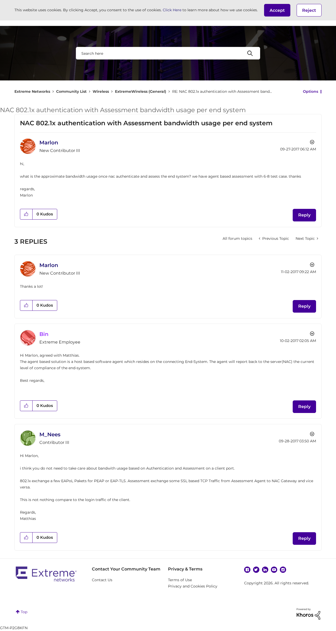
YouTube (274, 570)
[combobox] (168, 53)
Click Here (172, 10)
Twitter (256, 570)
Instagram (283, 570)
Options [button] (310, 91)
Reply (304, 215)
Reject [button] (309, 10)
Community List (71, 91)
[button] (277, 10)
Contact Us (102, 580)
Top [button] (24, 612)
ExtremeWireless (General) (140, 91)
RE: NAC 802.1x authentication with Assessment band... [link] (222, 91)
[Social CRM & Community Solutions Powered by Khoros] (308, 613)
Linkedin (265, 570)
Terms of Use (180, 580)
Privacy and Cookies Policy (192, 586)
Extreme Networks (32, 91)
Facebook (247, 570)
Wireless (101, 91)
